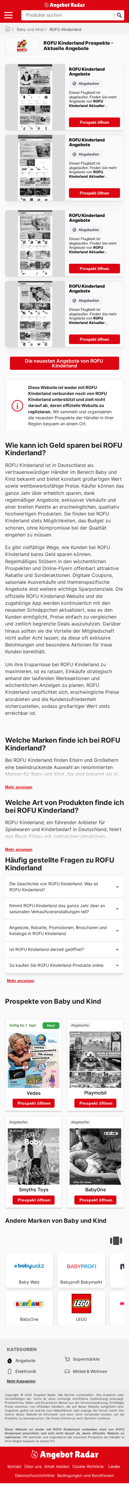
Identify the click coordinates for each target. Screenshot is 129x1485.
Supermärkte (86, 1359)
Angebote (25, 1360)
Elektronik (25, 1371)
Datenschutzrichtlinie (35, 1475)
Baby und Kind (30, 29)
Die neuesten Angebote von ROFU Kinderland (64, 363)
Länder (114, 1466)
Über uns (33, 1466)
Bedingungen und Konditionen (85, 1475)
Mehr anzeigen (18, 787)
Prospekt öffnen (94, 122)
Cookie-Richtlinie (88, 1466)
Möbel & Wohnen (90, 1371)
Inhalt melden (57, 1466)
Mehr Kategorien (21, 1381)
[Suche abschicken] (119, 15)
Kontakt (15, 1466)
